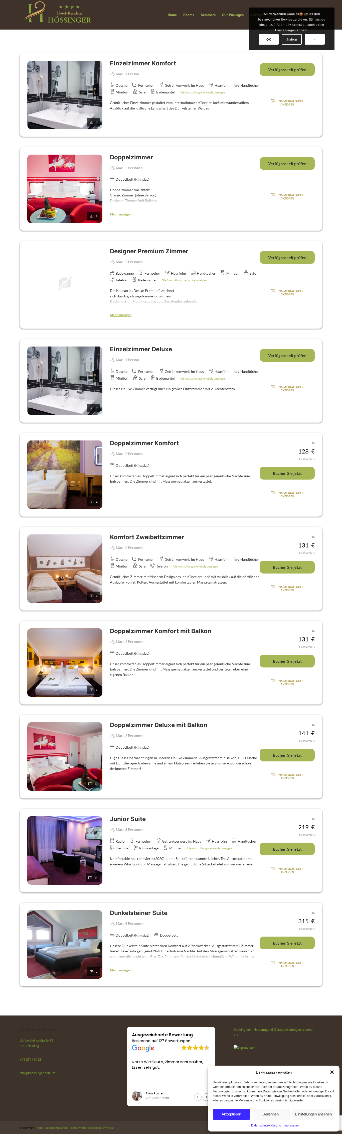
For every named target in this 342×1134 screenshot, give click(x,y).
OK (268, 39)
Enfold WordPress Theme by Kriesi (92, 1127)
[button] (331, 1072)
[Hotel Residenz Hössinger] (57, 14)
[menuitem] (172, 14)
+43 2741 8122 (30, 1059)
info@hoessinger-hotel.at (37, 1072)
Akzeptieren (231, 1114)
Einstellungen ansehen (313, 1114)
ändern (291, 39)
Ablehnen (271, 1114)
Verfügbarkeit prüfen (287, 69)
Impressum (291, 1125)
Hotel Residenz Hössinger (52, 1127)
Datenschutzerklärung (266, 1125)
